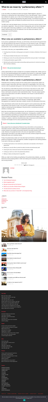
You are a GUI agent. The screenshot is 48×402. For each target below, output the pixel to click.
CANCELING (4, 199)
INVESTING (4, 201)
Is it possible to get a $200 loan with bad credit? (16, 277)
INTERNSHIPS (4, 377)
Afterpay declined (5, 358)
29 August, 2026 (10, 254)
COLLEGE (4, 372)
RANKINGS (4, 380)
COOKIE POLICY (33, 393)
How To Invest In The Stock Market (13, 272)
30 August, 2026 (6, 240)
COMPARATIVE (5, 200)
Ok (24, 400)
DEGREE (3, 376)
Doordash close (5, 318)
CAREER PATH (5, 370)
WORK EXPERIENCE (6, 390)
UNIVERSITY (4, 388)
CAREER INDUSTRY (6, 369)
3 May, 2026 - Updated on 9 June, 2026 (15, 9)
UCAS (3, 387)
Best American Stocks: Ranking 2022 (14, 267)
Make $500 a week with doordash (8, 316)
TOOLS (3, 203)
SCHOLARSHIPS (5, 383)
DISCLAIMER (40, 393)
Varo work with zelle (5, 348)
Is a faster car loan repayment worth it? (14, 282)
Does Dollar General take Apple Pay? (14, 253)
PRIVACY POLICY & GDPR (23, 393)
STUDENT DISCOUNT (6, 386)
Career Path (25, 9)
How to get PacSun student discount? (14, 243)
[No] (46, 398)
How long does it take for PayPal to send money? (16, 263)
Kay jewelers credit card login (7, 354)
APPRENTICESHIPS (6, 367)
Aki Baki (4, 9)
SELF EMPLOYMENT (6, 384)
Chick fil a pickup (5, 320)
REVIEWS (3, 381)
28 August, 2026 (10, 283)
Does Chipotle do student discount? (14, 258)
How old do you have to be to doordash (9, 319)
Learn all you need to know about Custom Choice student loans (14, 239)
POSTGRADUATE (5, 379)
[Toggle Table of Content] (9, 35)
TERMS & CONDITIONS (11, 393)
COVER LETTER (5, 374)
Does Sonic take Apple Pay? (12, 248)
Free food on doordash (6, 315)
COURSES (4, 373)
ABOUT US (4, 393)
